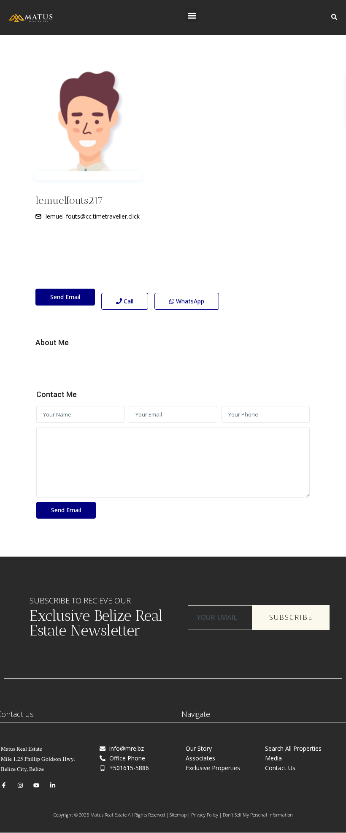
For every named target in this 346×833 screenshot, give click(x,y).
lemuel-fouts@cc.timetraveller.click (93, 216)
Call (127, 301)
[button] (192, 15)
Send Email (65, 297)
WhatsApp (189, 301)
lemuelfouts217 (69, 200)
